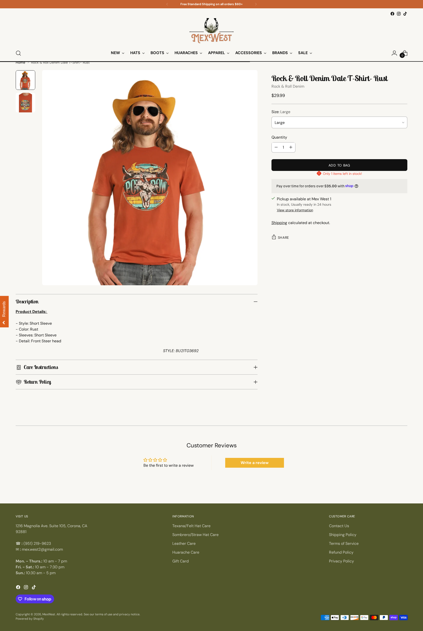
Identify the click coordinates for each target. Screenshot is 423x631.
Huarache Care (185, 552)
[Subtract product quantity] (276, 147)
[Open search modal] (18, 53)
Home (20, 62)
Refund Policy (341, 552)
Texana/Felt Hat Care (191, 525)
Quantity (279, 137)
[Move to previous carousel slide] (16, 423)
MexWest (48, 614)
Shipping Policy (342, 534)
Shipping (279, 222)
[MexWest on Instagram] (399, 14)
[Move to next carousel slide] (406, 423)
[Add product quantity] (290, 147)
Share (283, 237)
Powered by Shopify (30, 619)
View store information (295, 210)
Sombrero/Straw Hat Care (195, 534)
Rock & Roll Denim (287, 86)
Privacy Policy (341, 561)
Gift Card (180, 561)
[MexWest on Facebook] (392, 14)
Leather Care (184, 543)
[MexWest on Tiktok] (405, 14)
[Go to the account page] (394, 53)
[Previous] (167, 4)
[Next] (255, 4)
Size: (280, 111)
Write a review (255, 462)
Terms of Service (344, 543)
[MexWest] (211, 31)
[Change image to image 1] (25, 80)
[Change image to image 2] (25, 102)
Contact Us (339, 525)
